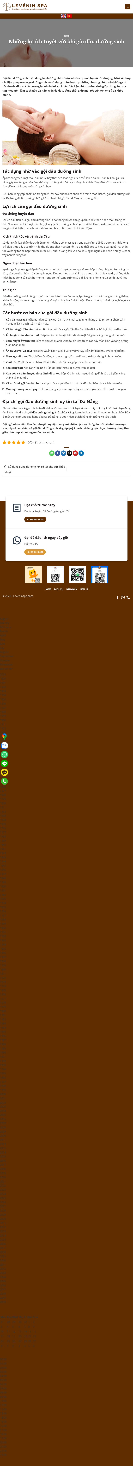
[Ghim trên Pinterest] (75, 453)
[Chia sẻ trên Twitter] (63, 453)
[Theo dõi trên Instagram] (123, 598)
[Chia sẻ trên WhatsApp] (51, 453)
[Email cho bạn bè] (69, 453)
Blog (66, 35)
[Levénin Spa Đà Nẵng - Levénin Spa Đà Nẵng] (24, 6)
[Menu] (127, 6)
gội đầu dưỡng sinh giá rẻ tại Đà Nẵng (51, 412)
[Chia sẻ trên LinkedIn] (81, 453)
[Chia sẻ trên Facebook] (57, 453)
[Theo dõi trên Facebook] (117, 598)
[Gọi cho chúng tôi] (128, 598)
